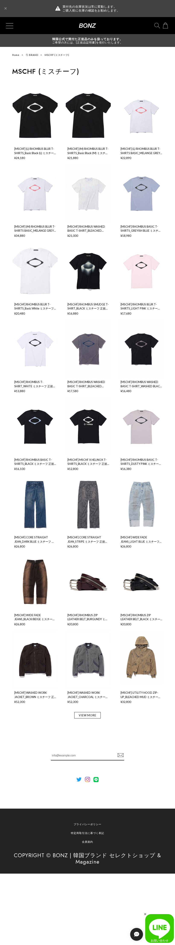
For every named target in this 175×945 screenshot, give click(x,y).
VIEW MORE (87, 715)
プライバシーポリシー (87, 824)
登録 (120, 755)
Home (15, 54)
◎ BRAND (32, 54)
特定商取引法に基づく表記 (87, 833)
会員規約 (87, 841)
